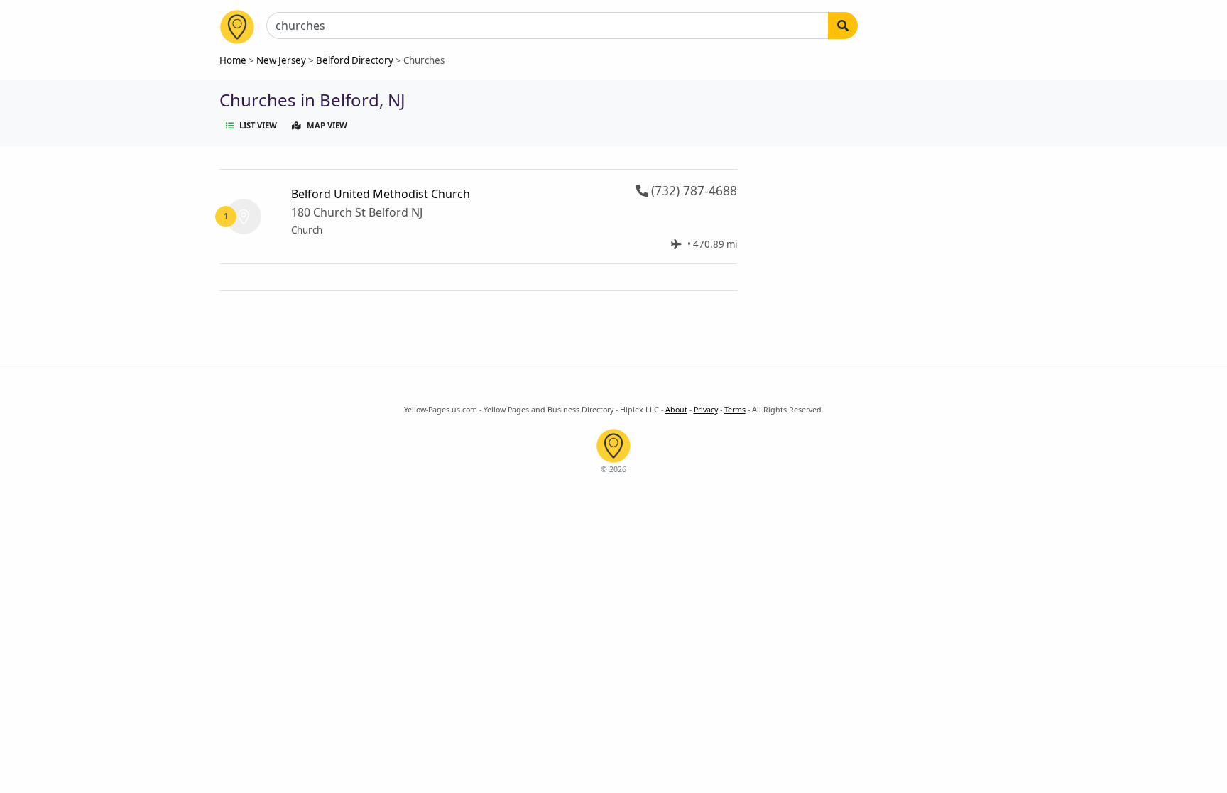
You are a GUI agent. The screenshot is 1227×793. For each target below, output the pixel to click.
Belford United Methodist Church (380, 194)
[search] (843, 25)
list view (258, 125)
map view (327, 125)
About (676, 410)
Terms (735, 410)
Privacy (706, 410)
